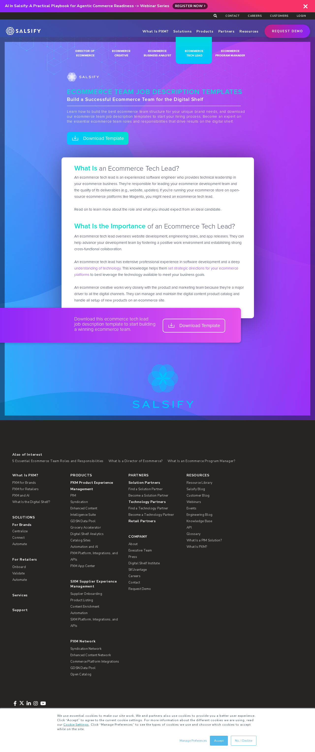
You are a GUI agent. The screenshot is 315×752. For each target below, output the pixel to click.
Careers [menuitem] (255, 16)
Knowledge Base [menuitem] (199, 521)
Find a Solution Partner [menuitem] (145, 489)
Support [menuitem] (20, 610)
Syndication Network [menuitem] (85, 649)
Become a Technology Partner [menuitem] (151, 515)
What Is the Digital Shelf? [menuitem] (31, 502)
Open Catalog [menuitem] (80, 674)
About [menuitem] (133, 544)
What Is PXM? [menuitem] (25, 475)
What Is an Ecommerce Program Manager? (201, 461)
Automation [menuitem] (79, 613)
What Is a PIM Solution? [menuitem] (204, 540)
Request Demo (287, 31)
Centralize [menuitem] (20, 531)
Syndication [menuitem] (79, 502)
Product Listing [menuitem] (81, 600)
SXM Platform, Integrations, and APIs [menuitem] (94, 622)
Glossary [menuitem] (194, 534)
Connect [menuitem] (18, 537)
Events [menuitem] (192, 508)
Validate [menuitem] (18, 573)
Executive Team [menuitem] (140, 550)
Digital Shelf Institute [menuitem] (144, 563)
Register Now (189, 6)
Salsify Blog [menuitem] (196, 489)
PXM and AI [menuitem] (21, 495)
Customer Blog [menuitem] (198, 495)
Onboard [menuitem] (19, 567)
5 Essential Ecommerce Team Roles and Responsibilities (58, 461)
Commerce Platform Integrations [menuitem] (94, 661)
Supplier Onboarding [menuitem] (86, 594)
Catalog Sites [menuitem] (80, 540)
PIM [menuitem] (73, 495)
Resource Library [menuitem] (199, 483)
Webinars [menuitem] (194, 502)
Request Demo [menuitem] (139, 589)
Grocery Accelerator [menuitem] (85, 527)
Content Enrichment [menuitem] (84, 606)
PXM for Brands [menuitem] (24, 483)
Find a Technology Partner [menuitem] (148, 508)
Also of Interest (27, 454)
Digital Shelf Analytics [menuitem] (87, 534)
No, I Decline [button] (243, 741)
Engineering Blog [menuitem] (199, 515)
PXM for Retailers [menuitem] (25, 489)
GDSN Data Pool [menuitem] (83, 521)
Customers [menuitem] (279, 16)
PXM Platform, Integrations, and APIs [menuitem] (94, 556)
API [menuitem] (189, 527)
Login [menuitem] (301, 16)
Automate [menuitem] (19, 544)
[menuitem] (96, 486)
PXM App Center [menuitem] (82, 566)
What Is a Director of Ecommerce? (136, 461)
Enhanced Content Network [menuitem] (90, 655)
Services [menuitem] (20, 595)
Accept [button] (219, 741)
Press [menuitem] (132, 557)
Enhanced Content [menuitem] (83, 508)
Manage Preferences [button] (193, 741)
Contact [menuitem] (232, 16)
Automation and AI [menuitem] (84, 547)
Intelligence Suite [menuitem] (83, 515)
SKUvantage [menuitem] (137, 570)
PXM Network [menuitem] (83, 641)
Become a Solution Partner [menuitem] (148, 495)
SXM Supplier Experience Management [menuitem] (93, 584)
